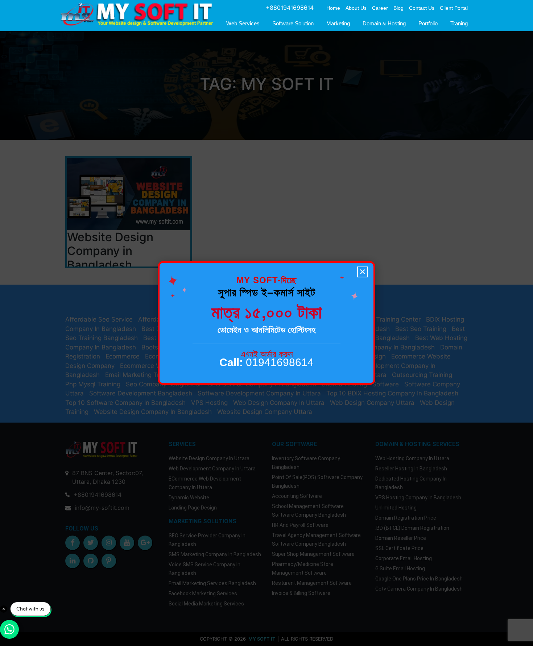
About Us (356, 8)
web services (243, 23)
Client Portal (454, 8)
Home (333, 8)
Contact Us (421, 8)
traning (459, 23)
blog (398, 8)
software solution (293, 23)
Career (380, 8)
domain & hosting (384, 23)
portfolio (428, 23)
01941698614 (266, 362)
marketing (338, 23)
